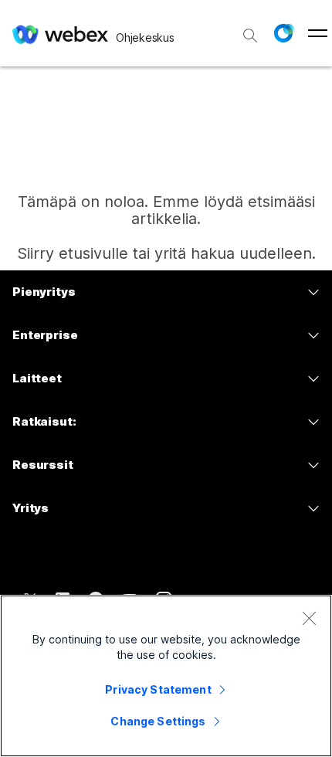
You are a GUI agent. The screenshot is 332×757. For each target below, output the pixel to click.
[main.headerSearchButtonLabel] (250, 30)
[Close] (309, 618)
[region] (166, 676)
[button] (283, 33)
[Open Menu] (317, 33)
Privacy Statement (158, 689)
